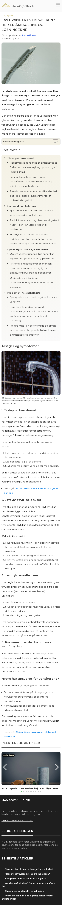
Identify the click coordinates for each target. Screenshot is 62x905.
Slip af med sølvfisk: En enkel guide (24, 891)
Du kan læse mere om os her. (17, 820)
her (25, 848)
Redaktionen (29, 35)
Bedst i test (8, 755)
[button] (58, 6)
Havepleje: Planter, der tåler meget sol (26, 878)
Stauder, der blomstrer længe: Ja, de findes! (29, 869)
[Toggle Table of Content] (54, 141)
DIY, (4, 15)
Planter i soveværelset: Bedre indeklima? (27, 874)
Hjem (9, 15)
